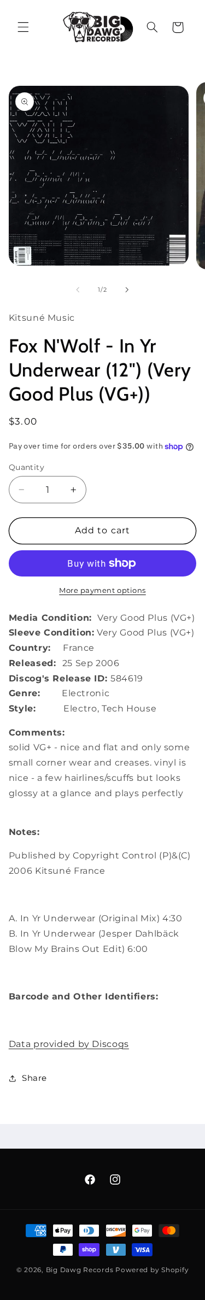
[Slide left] (78, 290)
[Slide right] (127, 290)
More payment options (102, 590)
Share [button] (34, 1078)
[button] (23, 27)
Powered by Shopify (152, 1270)
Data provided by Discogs (69, 1044)
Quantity (26, 467)
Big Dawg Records (80, 1270)
